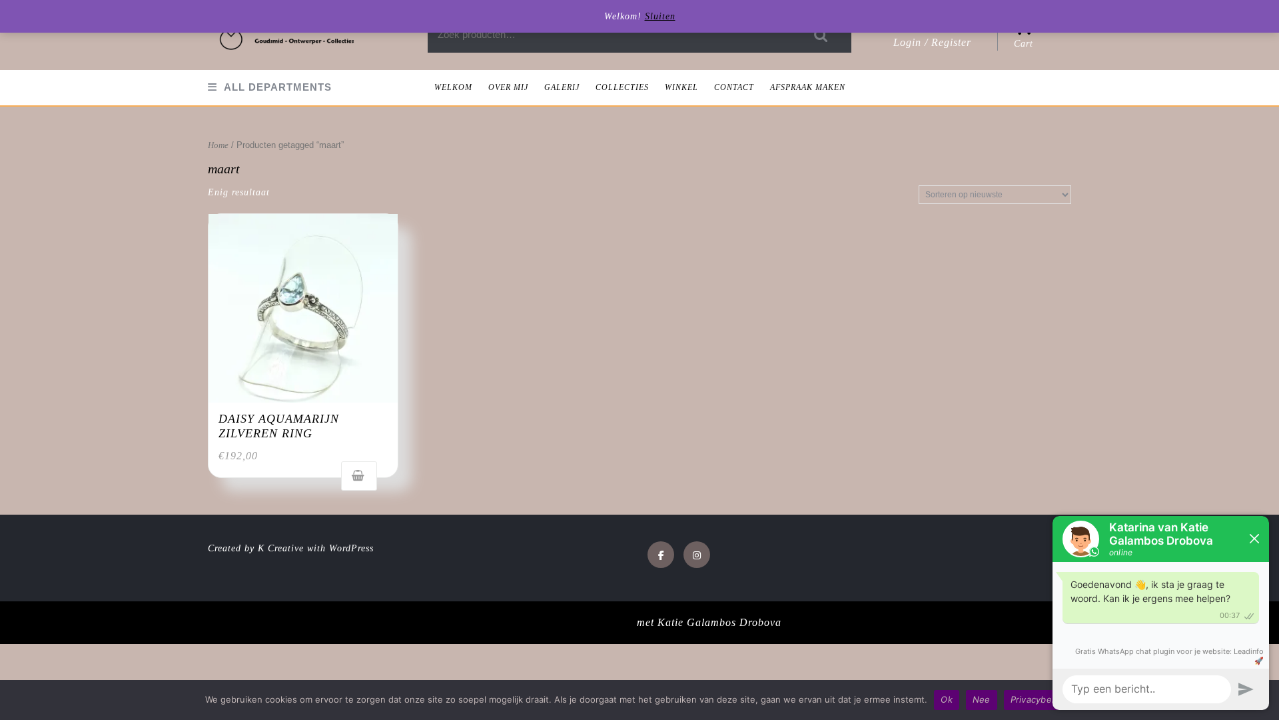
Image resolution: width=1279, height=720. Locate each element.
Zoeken (821, 35)
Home (218, 145)
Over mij (508, 87)
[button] (288, 35)
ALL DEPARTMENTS (278, 87)
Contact (734, 87)
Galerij (562, 87)
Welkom (453, 87)
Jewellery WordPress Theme (566, 622)
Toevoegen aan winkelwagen (359, 476)
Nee (982, 699)
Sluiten (660, 16)
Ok (947, 699)
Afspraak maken (807, 87)
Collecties (622, 87)
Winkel (681, 87)
